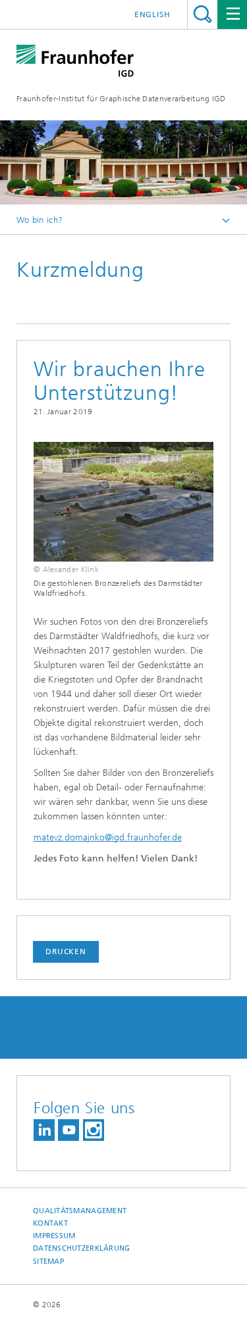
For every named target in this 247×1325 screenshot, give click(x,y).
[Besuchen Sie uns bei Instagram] (93, 1130)
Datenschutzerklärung (81, 1248)
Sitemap (48, 1261)
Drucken (65, 951)
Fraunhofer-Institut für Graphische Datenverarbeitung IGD (121, 98)
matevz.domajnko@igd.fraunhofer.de (108, 837)
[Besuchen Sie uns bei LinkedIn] (44, 1130)
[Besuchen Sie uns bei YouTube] (68, 1130)
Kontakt (50, 1223)
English (152, 14)
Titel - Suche (202, 14)
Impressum (54, 1236)
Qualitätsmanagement (79, 1211)
